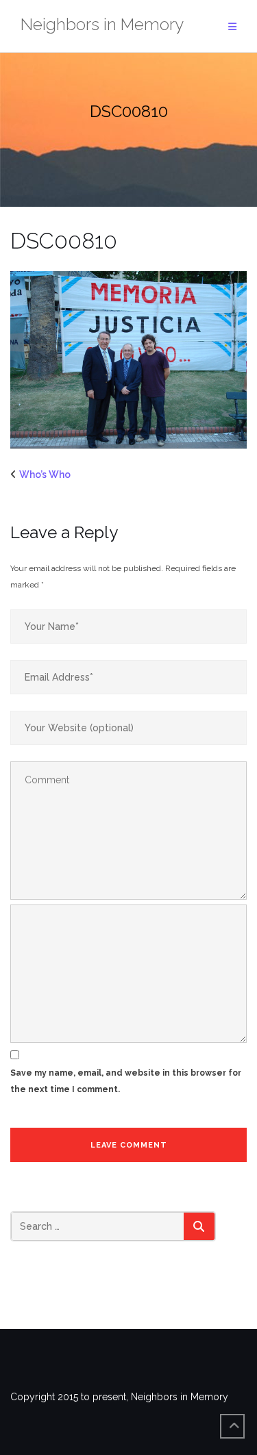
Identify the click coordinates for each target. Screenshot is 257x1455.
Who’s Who (45, 474)
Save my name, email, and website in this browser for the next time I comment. (125, 1081)
